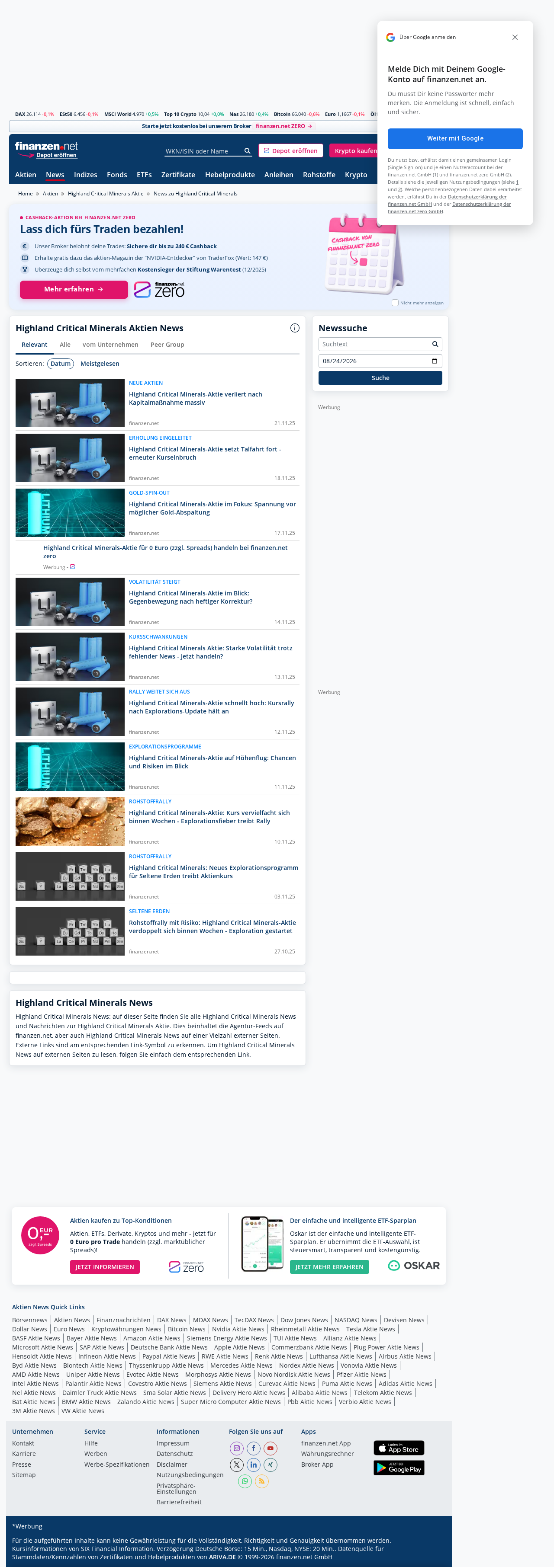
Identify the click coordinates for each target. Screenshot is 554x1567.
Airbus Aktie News (405, 1356)
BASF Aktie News (36, 1338)
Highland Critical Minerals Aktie (106, 193)
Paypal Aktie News (168, 1356)
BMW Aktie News (86, 1402)
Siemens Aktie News (222, 1383)
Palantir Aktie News (93, 1383)
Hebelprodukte (230, 175)
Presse (21, 1464)
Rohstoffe (319, 175)
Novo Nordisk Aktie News (294, 1374)
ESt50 (66, 114)
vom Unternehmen (110, 344)
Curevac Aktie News (287, 1383)
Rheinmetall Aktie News (305, 1329)
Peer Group (167, 344)
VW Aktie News (82, 1411)
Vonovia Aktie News (369, 1365)
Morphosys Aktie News (218, 1374)
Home (25, 193)
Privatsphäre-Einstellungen (176, 1489)
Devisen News (404, 1320)
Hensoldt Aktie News (42, 1356)
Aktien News (72, 1320)
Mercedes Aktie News (241, 1365)
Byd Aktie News (34, 1365)
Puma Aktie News (347, 1383)
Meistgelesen (100, 363)
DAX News (172, 1320)
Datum (61, 363)
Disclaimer (172, 1464)
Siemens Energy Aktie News (227, 1338)
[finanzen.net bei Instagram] (237, 1448)
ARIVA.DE (222, 1557)
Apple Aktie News (239, 1347)
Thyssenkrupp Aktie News (166, 1365)
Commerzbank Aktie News (309, 1347)
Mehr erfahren (69, 289)
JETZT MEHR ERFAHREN (330, 1267)
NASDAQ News (356, 1320)
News (55, 175)
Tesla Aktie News (370, 1329)
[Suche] (247, 150)
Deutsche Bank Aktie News (169, 1347)
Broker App (317, 1464)
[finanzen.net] (46, 146)
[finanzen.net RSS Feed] (262, 1481)
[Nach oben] (431, 1557)
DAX (20, 114)
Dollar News (29, 1329)
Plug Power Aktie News (386, 1347)
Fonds (117, 175)
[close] (515, 37)
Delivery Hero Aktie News (249, 1392)
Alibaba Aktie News (320, 1392)
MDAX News (210, 1320)
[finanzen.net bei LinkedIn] (254, 1465)
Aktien (25, 175)
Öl (373, 114)
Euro (330, 114)
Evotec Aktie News (152, 1374)
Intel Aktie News (35, 1383)
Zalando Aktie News (145, 1402)
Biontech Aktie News (92, 1365)
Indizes (85, 175)
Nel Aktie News (34, 1392)
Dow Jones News (304, 1320)
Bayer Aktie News (92, 1338)
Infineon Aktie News (107, 1356)
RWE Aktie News (225, 1356)
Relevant (35, 344)
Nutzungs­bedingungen (190, 1475)
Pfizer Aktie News (362, 1374)
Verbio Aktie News (365, 1402)
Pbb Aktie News (309, 1402)
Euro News (69, 1329)
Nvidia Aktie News (238, 1329)
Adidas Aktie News (405, 1383)
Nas (233, 114)
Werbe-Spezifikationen (117, 1464)
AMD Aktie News (36, 1374)
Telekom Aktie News (383, 1392)
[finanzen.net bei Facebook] (254, 1448)
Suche (381, 378)
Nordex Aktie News (306, 1365)
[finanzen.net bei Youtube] (270, 1448)
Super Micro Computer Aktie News (231, 1402)
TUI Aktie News (295, 1338)
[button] (290, 150)
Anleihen (278, 175)
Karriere (24, 1454)
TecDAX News (254, 1320)
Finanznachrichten (124, 1320)
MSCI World (118, 114)
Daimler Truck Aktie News (99, 1392)
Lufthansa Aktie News (340, 1356)
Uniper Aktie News (93, 1374)
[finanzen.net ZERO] (159, 290)
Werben (95, 1454)
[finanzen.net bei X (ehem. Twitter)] (237, 1465)
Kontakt (23, 1443)
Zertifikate (178, 175)
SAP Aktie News (102, 1347)
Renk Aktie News (279, 1356)
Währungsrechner (327, 1454)
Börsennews (30, 1320)
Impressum (173, 1443)
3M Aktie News (33, 1411)
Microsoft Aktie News (42, 1347)
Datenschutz (175, 1454)
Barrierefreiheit (179, 1502)
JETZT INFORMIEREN (105, 1267)
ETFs (144, 175)
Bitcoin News (187, 1329)
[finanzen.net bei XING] (270, 1465)
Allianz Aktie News (350, 1338)
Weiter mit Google (455, 138)
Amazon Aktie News (151, 1338)
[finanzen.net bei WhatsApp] (245, 1481)
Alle (65, 344)
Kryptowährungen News (126, 1329)
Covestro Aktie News (157, 1383)
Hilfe (91, 1443)
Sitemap (24, 1475)
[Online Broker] (47, 154)
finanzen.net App (326, 1443)
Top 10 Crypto (180, 114)
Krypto (356, 175)
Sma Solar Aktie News (174, 1392)
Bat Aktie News (33, 1402)
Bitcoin (282, 114)
